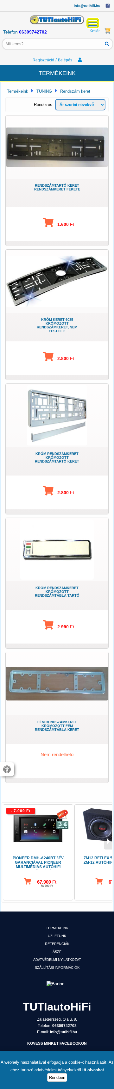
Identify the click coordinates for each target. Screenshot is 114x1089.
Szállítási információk (57, 967)
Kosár (95, 31)
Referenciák (57, 944)
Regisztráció (43, 60)
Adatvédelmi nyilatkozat (57, 959)
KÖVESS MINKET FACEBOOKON (57, 1043)
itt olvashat (93, 1069)
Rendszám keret (75, 91)
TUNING (44, 91)
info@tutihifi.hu (87, 6)
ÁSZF (57, 952)
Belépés (65, 60)
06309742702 (33, 31)
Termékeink (17, 91)
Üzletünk (57, 936)
